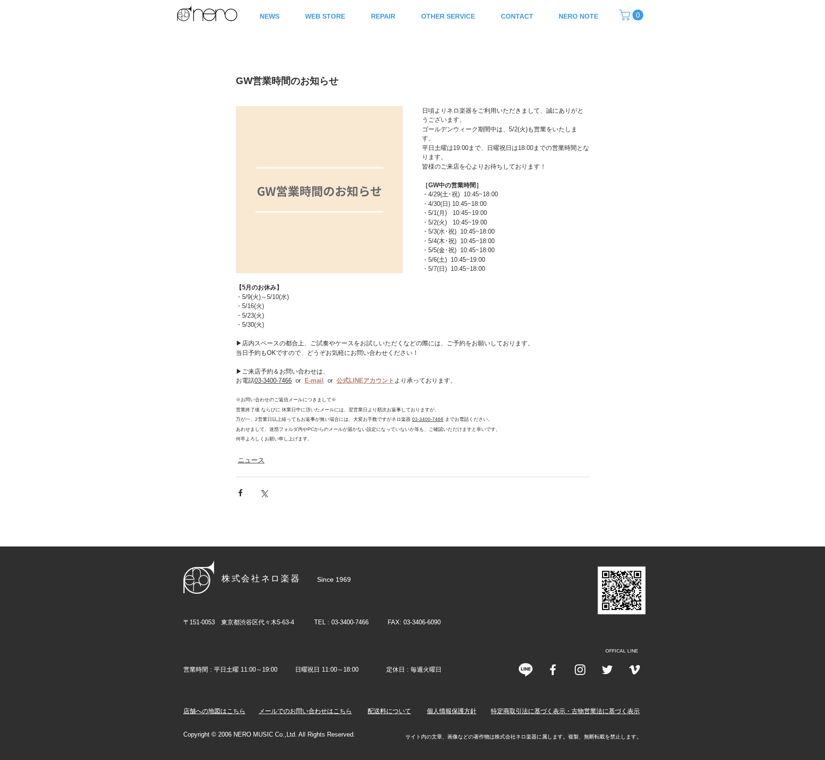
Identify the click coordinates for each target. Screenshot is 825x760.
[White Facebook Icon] (553, 670)
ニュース (251, 460)
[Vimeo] (634, 670)
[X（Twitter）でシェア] (263, 492)
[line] (525, 670)
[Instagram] (580, 670)
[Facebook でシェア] (240, 492)
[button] (632, 15)
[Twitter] (607, 670)
